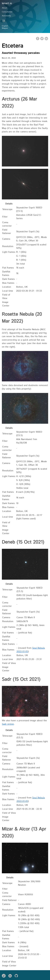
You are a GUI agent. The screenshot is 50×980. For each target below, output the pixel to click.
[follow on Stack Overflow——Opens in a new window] (4, 975)
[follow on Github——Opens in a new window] (17, 975)
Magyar (5, 28)
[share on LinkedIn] (46, 39)
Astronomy (6, 15)
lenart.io (7, 3)
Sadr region (8, 724)
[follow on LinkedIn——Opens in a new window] (10, 975)
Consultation (7, 12)
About (4, 8)
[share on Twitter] (42, 39)
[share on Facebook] (38, 39)
